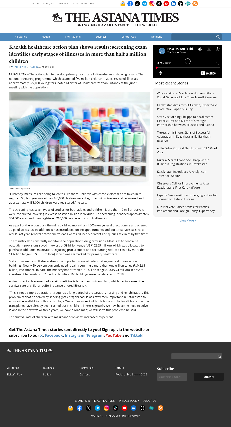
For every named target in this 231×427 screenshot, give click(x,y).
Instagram (74, 335)
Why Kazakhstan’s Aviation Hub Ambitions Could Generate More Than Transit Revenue (187, 95)
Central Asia (128, 36)
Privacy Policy (129, 400)
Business (101, 36)
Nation (46, 36)
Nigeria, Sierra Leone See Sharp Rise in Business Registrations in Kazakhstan (183, 162)
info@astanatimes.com (124, 416)
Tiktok (136, 335)
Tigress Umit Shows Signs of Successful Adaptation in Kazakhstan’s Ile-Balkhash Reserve (184, 137)
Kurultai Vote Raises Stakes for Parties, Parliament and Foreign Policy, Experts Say (186, 209)
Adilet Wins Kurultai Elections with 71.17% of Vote (187, 150)
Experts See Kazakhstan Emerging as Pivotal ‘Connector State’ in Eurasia (187, 197)
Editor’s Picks (15, 374)
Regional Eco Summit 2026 (131, 374)
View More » (188, 220)
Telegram (95, 335)
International (73, 36)
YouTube (113, 335)
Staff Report (19, 67)
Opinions (156, 36)
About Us (149, 400)
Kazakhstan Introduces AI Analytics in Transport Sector (182, 174)
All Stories (21, 36)
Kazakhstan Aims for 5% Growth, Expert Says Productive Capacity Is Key (187, 107)
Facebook (54, 335)
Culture (120, 367)
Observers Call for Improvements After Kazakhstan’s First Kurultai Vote (183, 185)
